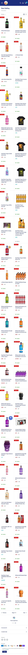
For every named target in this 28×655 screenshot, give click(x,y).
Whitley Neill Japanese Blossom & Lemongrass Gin (7, 404)
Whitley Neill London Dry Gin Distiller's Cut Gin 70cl (20, 356)
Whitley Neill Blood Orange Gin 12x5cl (20, 283)
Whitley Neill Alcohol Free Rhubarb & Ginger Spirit (6, 430)
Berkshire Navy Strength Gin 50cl (20, 551)
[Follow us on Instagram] (7, 640)
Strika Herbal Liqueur (5, 30)
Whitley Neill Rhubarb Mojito (21, 575)
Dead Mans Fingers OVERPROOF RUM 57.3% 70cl (6, 577)
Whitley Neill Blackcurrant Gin (20, 478)
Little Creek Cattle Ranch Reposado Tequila (6, 503)
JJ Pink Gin (3, 478)
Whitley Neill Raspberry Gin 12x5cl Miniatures (20, 307)
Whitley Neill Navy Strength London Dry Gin (6, 331)
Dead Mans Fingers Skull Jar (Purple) (7, 454)
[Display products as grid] (24, 14)
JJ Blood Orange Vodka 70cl (7, 282)
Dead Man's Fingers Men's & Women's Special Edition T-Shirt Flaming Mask (20, 181)
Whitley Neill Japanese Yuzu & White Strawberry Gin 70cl (7, 128)
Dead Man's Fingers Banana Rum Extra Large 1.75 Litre (6, 104)
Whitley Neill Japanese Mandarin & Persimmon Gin (20, 331)
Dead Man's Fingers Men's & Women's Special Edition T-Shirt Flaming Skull (20, 155)
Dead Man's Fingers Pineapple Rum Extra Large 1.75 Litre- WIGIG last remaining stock (20, 233)
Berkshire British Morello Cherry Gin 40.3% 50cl (6, 380)
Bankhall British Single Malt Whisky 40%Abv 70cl (20, 527)
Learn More (7, 649)
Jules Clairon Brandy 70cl (6, 79)
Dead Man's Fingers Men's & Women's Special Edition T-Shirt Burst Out (20, 129)
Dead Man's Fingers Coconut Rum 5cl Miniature (21, 80)
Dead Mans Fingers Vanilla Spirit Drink (6, 154)
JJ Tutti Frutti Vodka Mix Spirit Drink (6, 601)
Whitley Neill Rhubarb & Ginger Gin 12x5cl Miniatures (21, 380)
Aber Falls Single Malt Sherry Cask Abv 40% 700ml (7, 55)
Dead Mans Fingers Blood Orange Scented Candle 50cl (21, 601)
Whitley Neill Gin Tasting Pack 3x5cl (6, 231)
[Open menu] (2, 2)
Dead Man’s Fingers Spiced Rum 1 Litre (6, 551)
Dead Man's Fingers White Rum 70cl (6, 205)
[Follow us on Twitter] (5, 640)
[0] (25, 3)
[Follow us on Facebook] (2, 640)
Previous (4, 612)
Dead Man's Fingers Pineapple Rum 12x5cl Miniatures (19, 206)
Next (24, 612)
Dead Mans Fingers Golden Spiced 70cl (20, 258)
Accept (4, 651)
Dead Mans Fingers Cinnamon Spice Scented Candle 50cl (20, 405)
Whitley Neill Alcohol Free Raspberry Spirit (6, 258)
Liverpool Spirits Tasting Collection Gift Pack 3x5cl (20, 430)
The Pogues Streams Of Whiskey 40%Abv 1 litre (20, 503)
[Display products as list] (26, 14)
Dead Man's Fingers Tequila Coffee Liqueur (6, 356)
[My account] (23, 3)
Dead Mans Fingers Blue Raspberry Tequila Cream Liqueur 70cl (6, 181)
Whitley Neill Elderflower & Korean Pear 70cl (6, 307)
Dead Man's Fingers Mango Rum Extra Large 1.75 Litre (20, 31)
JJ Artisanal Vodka (19, 55)
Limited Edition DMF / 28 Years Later (6, 527)
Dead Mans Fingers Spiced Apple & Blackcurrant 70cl (20, 104)
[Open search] (20, 3)
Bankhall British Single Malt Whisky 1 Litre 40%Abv (20, 454)
